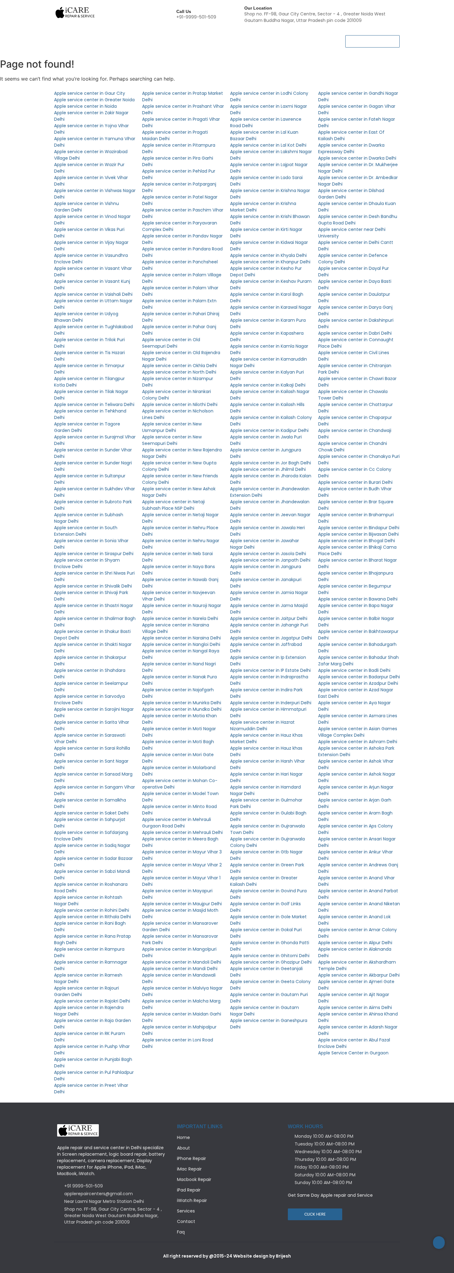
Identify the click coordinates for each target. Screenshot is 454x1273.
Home (63, 37)
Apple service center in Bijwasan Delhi (358, 534)
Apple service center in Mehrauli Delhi (182, 832)
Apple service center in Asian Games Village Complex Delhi (357, 732)
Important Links (200, 1126)
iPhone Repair (121, 37)
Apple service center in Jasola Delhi (268, 554)
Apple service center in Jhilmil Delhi (268, 469)
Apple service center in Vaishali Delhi (93, 294)
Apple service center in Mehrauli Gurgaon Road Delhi (176, 822)
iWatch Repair (246, 37)
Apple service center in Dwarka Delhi (357, 158)
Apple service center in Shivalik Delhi (93, 586)
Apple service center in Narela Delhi (180, 618)
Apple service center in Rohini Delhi (91, 910)
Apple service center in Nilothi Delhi (179, 404)
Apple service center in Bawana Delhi (357, 599)
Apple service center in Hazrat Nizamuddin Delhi (262, 725)
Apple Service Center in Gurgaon (353, 1053)
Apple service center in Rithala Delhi (92, 917)
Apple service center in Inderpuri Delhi (270, 703)
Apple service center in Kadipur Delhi (269, 430)
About (88, 37)
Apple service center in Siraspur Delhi (93, 554)
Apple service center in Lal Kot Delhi (268, 145)
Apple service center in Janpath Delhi (270, 560)
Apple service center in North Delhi (179, 372)
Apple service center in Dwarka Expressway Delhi (351, 148)
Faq (181, 1232)
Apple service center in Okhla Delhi (179, 365)
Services (68, 45)
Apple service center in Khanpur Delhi (270, 262)
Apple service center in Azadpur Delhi (358, 683)
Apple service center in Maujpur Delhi (182, 904)
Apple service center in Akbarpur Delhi (359, 975)
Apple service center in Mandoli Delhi (181, 962)
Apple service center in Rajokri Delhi (92, 1001)
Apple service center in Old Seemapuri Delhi (171, 343)
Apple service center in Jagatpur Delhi (271, 638)
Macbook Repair (165, 37)
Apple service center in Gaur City (89, 93)
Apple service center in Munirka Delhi (181, 703)
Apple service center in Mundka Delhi (181, 709)
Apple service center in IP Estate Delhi (270, 670)
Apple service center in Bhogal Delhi (356, 541)
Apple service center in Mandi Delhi (179, 968)
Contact (99, 45)
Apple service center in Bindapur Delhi (358, 528)
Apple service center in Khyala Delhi (268, 255)
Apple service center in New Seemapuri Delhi (172, 440)
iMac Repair (189, 1169)
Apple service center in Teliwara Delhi (94, 404)
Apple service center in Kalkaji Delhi (267, 385)
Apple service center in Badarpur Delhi (359, 677)
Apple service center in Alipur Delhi (355, 943)
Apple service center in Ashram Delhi (357, 742)
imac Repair (286, 37)
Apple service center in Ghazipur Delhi (271, 962)
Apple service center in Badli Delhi (354, 670)
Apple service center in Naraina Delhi (181, 638)
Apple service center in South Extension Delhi (85, 531)
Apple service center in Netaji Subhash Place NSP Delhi (173, 505)
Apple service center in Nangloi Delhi (181, 644)
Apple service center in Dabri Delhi (355, 333)
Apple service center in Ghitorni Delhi (269, 956)
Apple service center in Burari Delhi (355, 482)
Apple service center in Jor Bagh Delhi (270, 463)
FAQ (123, 45)
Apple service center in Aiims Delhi (355, 1007)
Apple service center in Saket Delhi (91, 813)
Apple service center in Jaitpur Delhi (268, 618)
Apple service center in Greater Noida (94, 100)
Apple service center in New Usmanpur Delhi (172, 427)
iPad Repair (207, 37)
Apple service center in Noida (85, 106)
